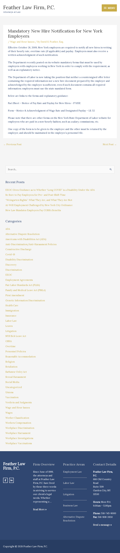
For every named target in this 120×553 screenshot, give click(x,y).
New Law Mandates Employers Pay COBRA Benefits (33, 210)
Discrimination (13, 269)
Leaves (9, 325)
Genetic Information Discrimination (25, 300)
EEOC (8, 274)
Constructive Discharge (18, 249)
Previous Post (12, 144)
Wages (8, 412)
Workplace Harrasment (17, 433)
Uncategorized (13, 387)
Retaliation (11, 366)
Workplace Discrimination (19, 427)
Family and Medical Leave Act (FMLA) (25, 290)
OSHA (8, 341)
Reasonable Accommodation (20, 356)
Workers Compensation (18, 422)
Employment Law (72, 471)
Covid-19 (10, 254)
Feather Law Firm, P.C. (29, 7)
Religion (10, 361)
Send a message (101, 524)
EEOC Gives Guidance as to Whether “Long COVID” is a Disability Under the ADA (50, 189)
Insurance (10, 315)
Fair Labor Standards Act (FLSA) (22, 285)
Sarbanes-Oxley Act (16, 371)
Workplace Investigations (19, 438)
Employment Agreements (19, 279)
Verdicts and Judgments (18, 402)
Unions (9, 392)
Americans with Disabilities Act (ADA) (25, 239)
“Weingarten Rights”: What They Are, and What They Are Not (38, 200)
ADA (7, 228)
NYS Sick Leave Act (15, 336)
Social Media (12, 382)
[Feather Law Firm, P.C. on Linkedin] (11, 480)
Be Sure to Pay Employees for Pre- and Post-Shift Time (35, 194)
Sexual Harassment (15, 376)
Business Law (70, 505)
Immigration (12, 310)
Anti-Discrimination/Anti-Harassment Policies (31, 244)
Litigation (10, 331)
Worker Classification (17, 417)
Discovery (10, 264)
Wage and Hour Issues (22, 41)
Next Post (110, 144)
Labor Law (11, 320)
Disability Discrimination (19, 259)
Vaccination (11, 397)
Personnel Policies (15, 351)
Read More (39, 509)
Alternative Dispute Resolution (22, 234)
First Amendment (14, 295)
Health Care (11, 305)
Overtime (10, 346)
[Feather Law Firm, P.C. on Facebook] (5, 480)
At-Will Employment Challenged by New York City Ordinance (39, 205)
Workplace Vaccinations (18, 443)
